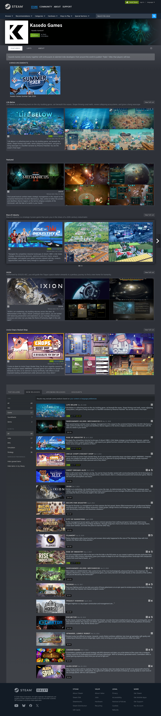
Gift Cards (76, 710)
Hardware (98, 702)
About (57, 6)
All (20, 403)
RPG (20, 443)
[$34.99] (50, 492)
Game (20, 412)
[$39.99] (50, 427)
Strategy (20, 452)
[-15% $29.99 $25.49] (50, 410)
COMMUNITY (45, 6)
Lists (29, 48)
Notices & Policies (119, 702)
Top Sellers (14, 392)
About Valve (99, 693)
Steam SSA (77, 697)
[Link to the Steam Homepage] (14, 9)
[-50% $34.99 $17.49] (50, 443)
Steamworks (77, 702)
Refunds (115, 710)
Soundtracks (20, 417)
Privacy (115, 693)
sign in (142, 2)
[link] (56, 136)
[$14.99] (50, 475)
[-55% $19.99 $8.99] (50, 459)
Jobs (96, 697)
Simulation (20, 447)
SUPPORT (67, 6)
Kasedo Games (46, 25)
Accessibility (117, 697)
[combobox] (124, 16)
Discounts (77, 392)
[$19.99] (50, 606)
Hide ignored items (14, 461)
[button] (9, 16)
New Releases (33, 392)
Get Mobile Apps (140, 697)
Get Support (138, 702)
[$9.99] (50, 590)
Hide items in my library (16, 466)
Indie (20, 438)
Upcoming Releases (55, 392)
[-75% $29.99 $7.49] (50, 557)
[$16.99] (50, 541)
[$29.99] (50, 524)
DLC (20, 408)
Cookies (115, 706)
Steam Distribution (80, 706)
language (150, 2)
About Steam (78, 693)
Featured (15, 48)
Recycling (98, 706)
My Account (138, 706)
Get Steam (138, 693)
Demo (20, 422)
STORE (34, 6)
